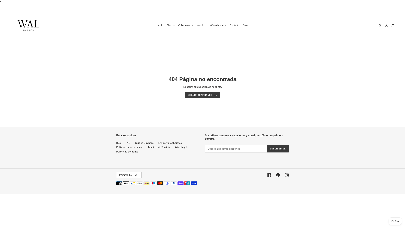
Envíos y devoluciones (170, 143)
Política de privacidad (127, 151)
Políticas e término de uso (129, 147)
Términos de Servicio (159, 147)
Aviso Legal (180, 147)
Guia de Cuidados (144, 143)
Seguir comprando (200, 95)
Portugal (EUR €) (128, 175)
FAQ (128, 143)
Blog (118, 143)
